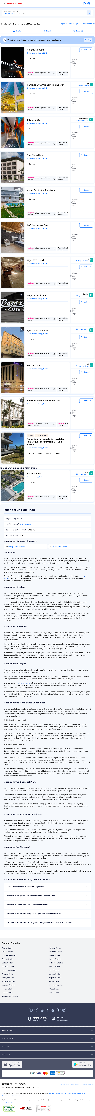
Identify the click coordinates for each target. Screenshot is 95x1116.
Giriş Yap (88, 40)
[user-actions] (89, 3)
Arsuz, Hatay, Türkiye (36, 477)
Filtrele (49, 31)
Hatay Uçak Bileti (60, 547)
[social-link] (31, 1010)
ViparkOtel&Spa (25, 524)
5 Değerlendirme (82, 474)
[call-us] (85, 3)
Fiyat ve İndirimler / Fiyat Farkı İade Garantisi (76, 24)
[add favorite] (21, 49)
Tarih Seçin (86, 50)
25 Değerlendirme (82, 120)
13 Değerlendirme (82, 296)
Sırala (78, 31)
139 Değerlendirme (82, 85)
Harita (18, 31)
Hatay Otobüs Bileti (16, 547)
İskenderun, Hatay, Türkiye (38, 53)
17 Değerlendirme (82, 261)
